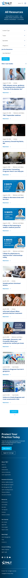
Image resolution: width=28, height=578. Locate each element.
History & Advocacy (6, 472)
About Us (4, 464)
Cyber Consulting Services (7, 489)
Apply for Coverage (8, 453)
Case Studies (4, 504)
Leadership (4, 467)
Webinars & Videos (6, 514)
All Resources (5, 502)
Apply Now (4, 524)
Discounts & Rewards (6, 494)
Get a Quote (6, 448)
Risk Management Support (7, 484)
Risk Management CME (7, 487)
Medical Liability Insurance (7, 482)
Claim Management (6, 537)
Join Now (5, 59)
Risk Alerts (4, 507)
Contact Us (4, 542)
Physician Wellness (6, 492)
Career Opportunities (6, 474)
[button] (14, 30)
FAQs (3, 539)
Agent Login (4, 552)
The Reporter (4, 509)
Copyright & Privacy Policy (7, 573)
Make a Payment (5, 549)
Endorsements (5, 469)
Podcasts (4, 512)
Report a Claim (5, 529)
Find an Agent (5, 527)
